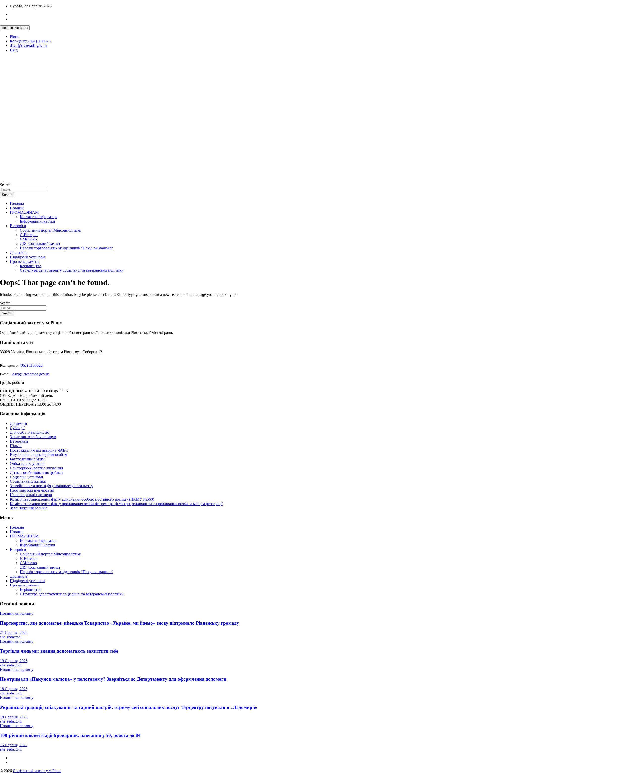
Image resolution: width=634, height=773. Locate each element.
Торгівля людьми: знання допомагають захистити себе (59, 651)
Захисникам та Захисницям (33, 437)
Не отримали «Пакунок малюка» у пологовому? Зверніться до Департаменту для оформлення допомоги (113, 679)
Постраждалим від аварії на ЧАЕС (39, 450)
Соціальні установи (26, 477)
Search (5, 185)
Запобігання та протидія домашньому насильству (51, 486)
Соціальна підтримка (28, 481)
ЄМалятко (28, 239)
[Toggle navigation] (2, 181)
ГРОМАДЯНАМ (24, 212)
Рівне (14, 36)
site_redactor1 (11, 637)
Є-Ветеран (29, 235)
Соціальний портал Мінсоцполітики (50, 230)
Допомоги (18, 423)
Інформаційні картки (37, 221)
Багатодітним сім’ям (27, 459)
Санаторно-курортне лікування (36, 468)
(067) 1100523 (31, 365)
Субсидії (17, 428)
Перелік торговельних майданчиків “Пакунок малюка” (66, 248)
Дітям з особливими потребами (36, 472)
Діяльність (18, 252)
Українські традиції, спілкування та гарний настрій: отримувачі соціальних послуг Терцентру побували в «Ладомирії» (128, 707)
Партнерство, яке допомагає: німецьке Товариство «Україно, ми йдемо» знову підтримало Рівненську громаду (119, 623)
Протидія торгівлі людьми (32, 490)
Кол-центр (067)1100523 (30, 41)
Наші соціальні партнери (31, 495)
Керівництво (30, 266)
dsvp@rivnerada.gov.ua (28, 45)
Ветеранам (19, 441)
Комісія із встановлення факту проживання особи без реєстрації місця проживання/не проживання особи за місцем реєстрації (116, 504)
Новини (17, 208)
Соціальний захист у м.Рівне (16, 97)
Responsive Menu (15, 28)
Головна (17, 203)
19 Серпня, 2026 (13, 661)
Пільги (16, 446)
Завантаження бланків (29, 508)
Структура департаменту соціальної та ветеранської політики (72, 270)
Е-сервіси (18, 226)
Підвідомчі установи (27, 257)
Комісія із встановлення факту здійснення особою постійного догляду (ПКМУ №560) (82, 499)
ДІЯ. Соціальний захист (40, 243)
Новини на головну (16, 613)
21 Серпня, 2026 (13, 632)
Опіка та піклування (27, 463)
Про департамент (24, 261)
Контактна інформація (38, 217)
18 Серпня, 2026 (13, 689)
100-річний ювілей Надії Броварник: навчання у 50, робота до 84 (70, 735)
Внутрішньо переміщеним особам (38, 455)
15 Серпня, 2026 (13, 745)
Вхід (14, 50)
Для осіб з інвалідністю (29, 432)
